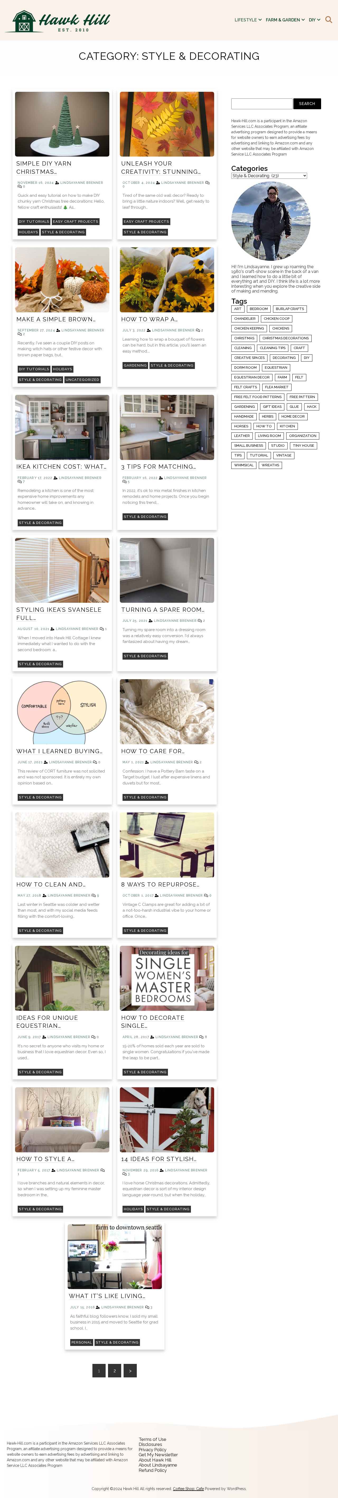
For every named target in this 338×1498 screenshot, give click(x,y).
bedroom (259, 309)
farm (282, 377)
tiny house (303, 445)
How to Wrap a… (149, 319)
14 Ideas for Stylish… (159, 1159)
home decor (293, 416)
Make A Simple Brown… (56, 319)
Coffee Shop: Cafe (188, 1489)
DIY (312, 19)
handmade (244, 416)
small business (248, 445)
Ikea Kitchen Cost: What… (61, 466)
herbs (267, 416)
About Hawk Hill (155, 1460)
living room (269, 436)
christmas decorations (285, 338)
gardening (244, 407)
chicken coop (276, 319)
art (238, 309)
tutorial (259, 455)
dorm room (245, 367)
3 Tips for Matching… (158, 466)
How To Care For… (153, 751)
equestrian (276, 367)
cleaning (243, 348)
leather (242, 436)
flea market (277, 387)
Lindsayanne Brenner (81, 183)
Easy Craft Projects (75, 221)
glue (294, 407)
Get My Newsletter (158, 1454)
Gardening (135, 365)
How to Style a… (45, 1159)
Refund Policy (153, 1470)
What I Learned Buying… (59, 751)
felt (299, 377)
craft (299, 348)
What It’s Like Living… (107, 1296)
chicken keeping (249, 328)
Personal (82, 1342)
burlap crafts (290, 309)
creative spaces (249, 358)
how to (264, 426)
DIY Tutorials (34, 221)
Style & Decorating (63, 232)
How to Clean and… (51, 884)
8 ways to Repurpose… (160, 884)
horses (241, 426)
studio (278, 445)
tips (238, 455)
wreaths (270, 465)
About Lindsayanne (158, 1465)
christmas (244, 338)
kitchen (287, 426)
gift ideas (272, 407)
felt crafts (245, 387)
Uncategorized (82, 380)
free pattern (302, 397)
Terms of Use (152, 1439)
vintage (284, 455)
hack (311, 407)
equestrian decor (252, 377)
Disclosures (150, 1444)
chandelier (245, 319)
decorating (284, 358)
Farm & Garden (283, 19)
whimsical (243, 465)
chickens (280, 328)
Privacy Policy (152, 1449)
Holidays (28, 232)
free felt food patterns (257, 397)
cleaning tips (272, 348)
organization (302, 436)
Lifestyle (246, 19)
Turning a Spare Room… (163, 609)
